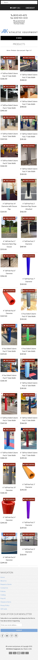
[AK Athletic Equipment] (19, 31)
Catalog (3, 595)
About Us (4, 581)
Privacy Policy (5, 605)
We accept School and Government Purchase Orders (19, 22)
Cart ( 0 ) (16, 8)
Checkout (30, 8)
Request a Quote (6, 584)
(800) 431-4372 (20, 15)
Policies (3, 591)
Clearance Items (6, 602)
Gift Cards (4, 609)
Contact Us (4, 588)
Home (3, 577)
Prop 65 (3, 598)
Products (19, 44)
